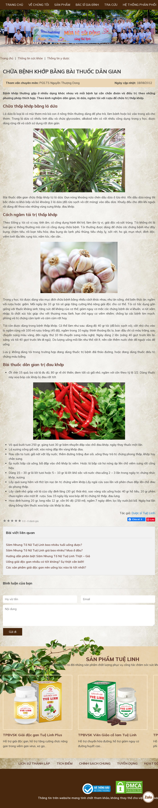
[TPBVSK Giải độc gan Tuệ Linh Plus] (37, 702)
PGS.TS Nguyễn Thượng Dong (59, 83)
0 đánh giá (30, 521)
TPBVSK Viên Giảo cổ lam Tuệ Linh (107, 735)
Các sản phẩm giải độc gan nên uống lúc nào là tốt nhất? (46, 567)
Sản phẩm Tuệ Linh (112, 659)
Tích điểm (64, 763)
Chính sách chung (94, 763)
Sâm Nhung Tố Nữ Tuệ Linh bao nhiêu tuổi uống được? (44, 545)
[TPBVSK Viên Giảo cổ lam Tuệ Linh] (112, 702)
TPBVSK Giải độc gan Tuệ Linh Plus (32, 735)
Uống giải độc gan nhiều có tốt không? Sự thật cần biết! (45, 562)
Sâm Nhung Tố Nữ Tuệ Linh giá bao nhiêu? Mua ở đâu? (44, 550)
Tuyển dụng (127, 763)
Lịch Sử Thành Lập (34, 763)
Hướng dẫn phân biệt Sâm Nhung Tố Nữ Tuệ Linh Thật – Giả (48, 556)
